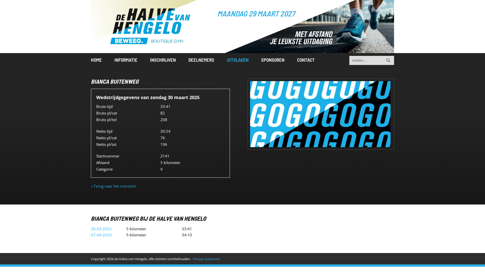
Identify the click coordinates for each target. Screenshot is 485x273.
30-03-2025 (101, 228)
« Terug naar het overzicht (113, 186)
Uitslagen (238, 60)
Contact (306, 60)
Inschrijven (163, 60)
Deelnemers (201, 60)
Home (96, 60)
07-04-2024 (101, 234)
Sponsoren (272, 60)
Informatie (125, 60)
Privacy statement (206, 259)
